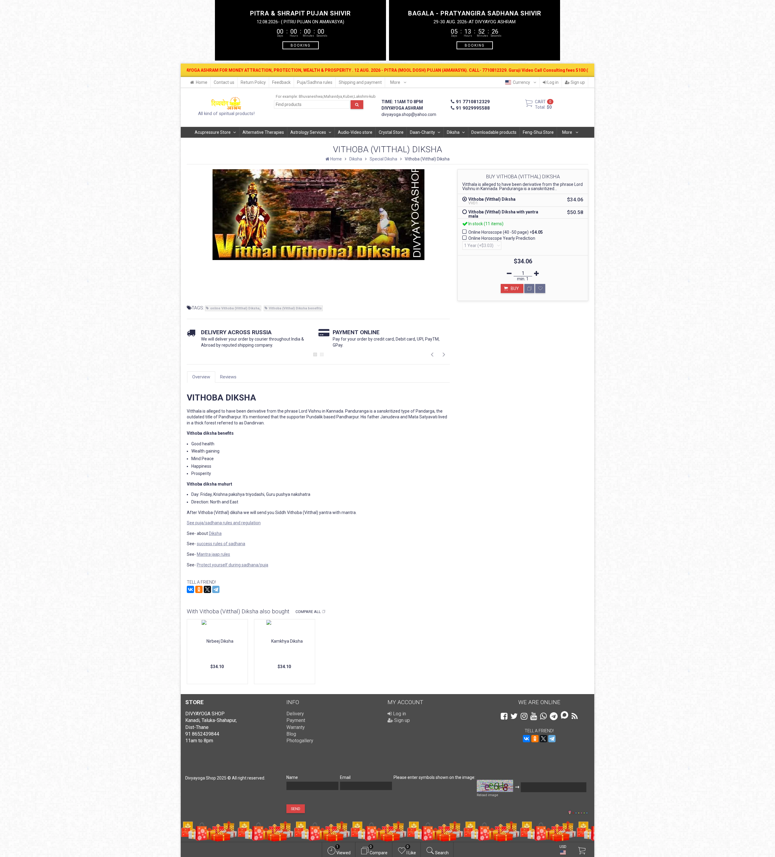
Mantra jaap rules (213, 554)
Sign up (577, 82)
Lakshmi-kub (365, 96)
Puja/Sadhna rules (314, 82)
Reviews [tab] (228, 377)
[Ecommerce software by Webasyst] (580, 812)
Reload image (487, 795)
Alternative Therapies (263, 132)
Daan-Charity (422, 132)
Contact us (224, 82)
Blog (291, 734)
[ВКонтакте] (190, 589)
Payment (295, 720)
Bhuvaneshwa (311, 96)
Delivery (295, 714)
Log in (552, 82)
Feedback (281, 82)
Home (201, 82)
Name (292, 777)
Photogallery (299, 740)
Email (345, 777)
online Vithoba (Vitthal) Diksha (234, 308)
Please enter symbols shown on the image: (434, 777)
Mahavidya (333, 96)
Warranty (295, 727)
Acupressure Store (213, 132)
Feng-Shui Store (538, 132)
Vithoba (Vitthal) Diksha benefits (295, 308)
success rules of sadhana (221, 543)
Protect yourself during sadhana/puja (232, 564)
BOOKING (301, 45)
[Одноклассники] (199, 589)
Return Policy (253, 82)
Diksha (453, 132)
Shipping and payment (360, 82)
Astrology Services (308, 132)
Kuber (348, 96)
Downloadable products (493, 132)
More (395, 82)
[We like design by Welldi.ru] (570, 813)
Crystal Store (391, 132)
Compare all (308, 611)
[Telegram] (215, 589)
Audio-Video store (355, 132)
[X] (207, 589)
